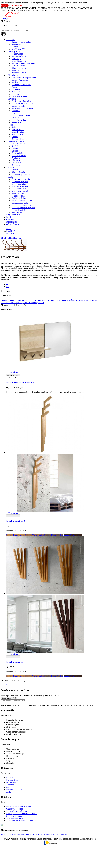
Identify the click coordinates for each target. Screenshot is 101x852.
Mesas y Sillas (14, 51)
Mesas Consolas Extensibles (23, 63)
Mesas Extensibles (19, 61)
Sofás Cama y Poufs (20, 134)
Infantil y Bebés (23, 115)
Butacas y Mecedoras (20, 139)
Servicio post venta (14, 734)
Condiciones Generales (16, 732)
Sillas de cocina (18, 70)
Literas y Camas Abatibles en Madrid (21, 813)
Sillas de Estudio (18, 172)
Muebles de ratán (19, 184)
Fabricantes (11, 217)
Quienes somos (12, 722)
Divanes (15, 137)
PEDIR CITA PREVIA (11, 238)
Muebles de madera (20, 186)
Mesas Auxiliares (19, 56)
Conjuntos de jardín (20, 181)
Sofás (10, 125)
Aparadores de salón (14, 818)
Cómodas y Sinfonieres (21, 84)
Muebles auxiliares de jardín (23, 207)
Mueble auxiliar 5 (15, 662)
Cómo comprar (12, 749)
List (7, 286)
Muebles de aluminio (20, 191)
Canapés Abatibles (19, 96)
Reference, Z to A (36, 303)
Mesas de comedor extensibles (18, 806)
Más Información (15, 5)
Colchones (16, 94)
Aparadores (16, 44)
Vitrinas (15, 47)
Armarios (15, 87)
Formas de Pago (13, 751)
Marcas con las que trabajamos (19, 729)
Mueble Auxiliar (18, 144)
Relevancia (29, 300)
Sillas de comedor (19, 68)
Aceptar (4, 5)
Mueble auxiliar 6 (15, 521)
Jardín (10, 177)
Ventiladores (17, 212)
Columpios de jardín (20, 203)
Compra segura (12, 725)
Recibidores (16, 146)
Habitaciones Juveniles (21, 101)
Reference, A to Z (21, 303)
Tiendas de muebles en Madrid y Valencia (23, 821)
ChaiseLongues (18, 132)
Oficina (11, 167)
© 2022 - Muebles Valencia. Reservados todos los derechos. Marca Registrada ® (34, 834)
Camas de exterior (19, 210)
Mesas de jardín (18, 196)
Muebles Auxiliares (16, 141)
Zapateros (16, 148)
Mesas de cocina (18, 66)
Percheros (16, 158)
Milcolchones (11, 222)
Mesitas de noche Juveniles (23, 108)
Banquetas (16, 92)
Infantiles (17, 113)
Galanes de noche (19, 155)
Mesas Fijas (16, 58)
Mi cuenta (10, 758)
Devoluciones (12, 756)
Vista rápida (12, 372)
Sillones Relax (18, 129)
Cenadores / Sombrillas (21, 205)
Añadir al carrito (13, 375)
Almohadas (16, 122)
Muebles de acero (19, 189)
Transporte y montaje (15, 753)
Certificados (11, 727)
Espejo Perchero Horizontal (21, 382)
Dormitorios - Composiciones (24, 77)
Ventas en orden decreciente (13, 300)
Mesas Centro (17, 54)
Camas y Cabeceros (20, 80)
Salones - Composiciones (22, 42)
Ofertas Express (12, 224)
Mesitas (15, 82)
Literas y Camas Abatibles (22, 103)
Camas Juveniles (18, 106)
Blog (8, 761)
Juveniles (12, 99)
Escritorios (16, 110)
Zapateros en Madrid (15, 816)
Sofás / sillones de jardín (22, 200)
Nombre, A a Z (40, 300)
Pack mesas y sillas (19, 73)
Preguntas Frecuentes (15, 720)
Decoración (16, 163)
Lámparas (16, 160)
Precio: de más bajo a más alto (73, 300)
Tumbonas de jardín (20, 198)
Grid (8, 284)
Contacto (10, 219)
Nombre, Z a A (53, 300)
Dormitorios (13, 75)
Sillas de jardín (18, 193)
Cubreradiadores (18, 153)
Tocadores (16, 89)
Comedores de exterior (21, 179)
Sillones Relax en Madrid (16, 811)
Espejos (15, 151)
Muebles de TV (18, 49)
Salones (11, 40)
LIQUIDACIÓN (13, 215)
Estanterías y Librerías (21, 174)
